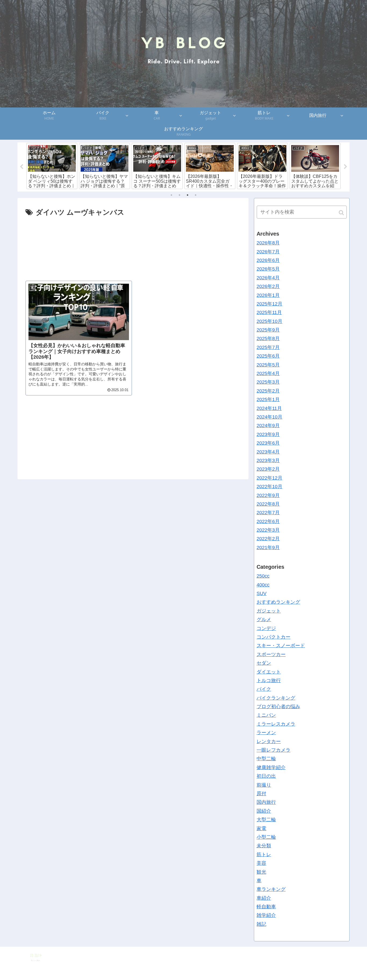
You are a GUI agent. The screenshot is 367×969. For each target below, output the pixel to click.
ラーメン (266, 732)
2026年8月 (268, 243)
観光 (261, 871)
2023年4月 (268, 451)
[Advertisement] (133, 246)
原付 (261, 793)
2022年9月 (268, 495)
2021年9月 (268, 547)
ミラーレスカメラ (276, 724)
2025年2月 (268, 390)
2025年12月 (269, 304)
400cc (263, 584)
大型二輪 (266, 819)
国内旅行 (266, 802)
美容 (261, 863)
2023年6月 (268, 443)
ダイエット (269, 671)
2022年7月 (268, 512)
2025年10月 (269, 321)
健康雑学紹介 (271, 767)
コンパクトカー (273, 637)
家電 (261, 828)
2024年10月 (269, 417)
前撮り (264, 784)
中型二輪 (266, 758)
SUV (262, 593)
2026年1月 (268, 295)
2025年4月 (268, 373)
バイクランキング (276, 697)
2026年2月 (268, 286)
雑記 (261, 924)
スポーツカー (271, 654)
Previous (21, 167)
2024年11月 (269, 408)
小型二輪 (266, 837)
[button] (342, 212)
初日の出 (266, 776)
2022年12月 (269, 477)
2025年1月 (268, 399)
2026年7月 (268, 251)
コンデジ (266, 628)
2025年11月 (269, 312)
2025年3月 (268, 382)
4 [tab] (195, 195)
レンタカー (269, 741)
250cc (263, 576)
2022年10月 (269, 486)
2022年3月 (268, 530)
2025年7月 (268, 347)
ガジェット (269, 610)
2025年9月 (268, 330)
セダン (264, 663)
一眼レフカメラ (273, 750)
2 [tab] (179, 195)
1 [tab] (171, 195)
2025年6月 (268, 356)
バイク (264, 689)
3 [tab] (187, 195)
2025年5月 (268, 364)
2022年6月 (268, 521)
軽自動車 (266, 906)
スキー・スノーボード (281, 645)
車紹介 (264, 897)
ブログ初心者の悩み (278, 706)
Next (345, 167)
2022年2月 (268, 538)
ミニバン (266, 715)
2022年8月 (268, 504)
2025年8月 (268, 338)
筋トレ (264, 854)
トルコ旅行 (269, 680)
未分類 (264, 845)
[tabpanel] (51, 166)
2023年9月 (268, 434)
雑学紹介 (266, 915)
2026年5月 (268, 269)
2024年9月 (268, 425)
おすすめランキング (278, 602)
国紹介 (264, 810)
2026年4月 (268, 277)
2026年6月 (268, 260)
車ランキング (271, 889)
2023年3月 (268, 460)
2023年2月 (268, 469)
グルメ (264, 619)
